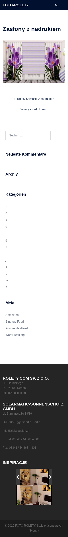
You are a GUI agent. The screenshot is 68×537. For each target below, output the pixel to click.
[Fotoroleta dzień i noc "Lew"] (32, 477)
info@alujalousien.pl (16, 430)
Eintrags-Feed (14, 321)
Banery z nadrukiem (33, 109)
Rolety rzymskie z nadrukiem (35, 98)
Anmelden (12, 314)
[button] (56, 5)
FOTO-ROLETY (16, 5)
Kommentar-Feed (16, 328)
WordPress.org (15, 334)
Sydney (34, 530)
